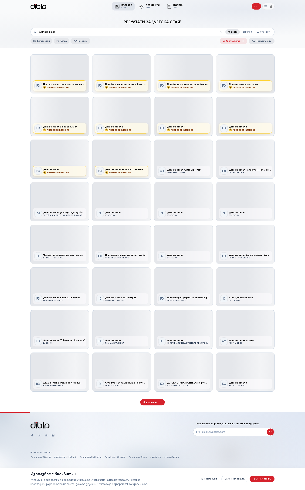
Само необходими (234, 478)
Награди (82, 40)
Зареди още (150, 402)
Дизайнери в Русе (138, 457)
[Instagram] (39, 436)
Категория (43, 40)
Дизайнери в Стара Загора (164, 457)
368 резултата (231, 40)
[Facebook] (32, 436)
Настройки (210, 478)
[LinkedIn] (53, 436)
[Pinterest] (46, 436)
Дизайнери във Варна (90, 457)
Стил (63, 40)
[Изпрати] (270, 431)
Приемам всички (262, 478)
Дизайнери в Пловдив (65, 457)
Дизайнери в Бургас (115, 457)
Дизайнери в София (40, 457)
